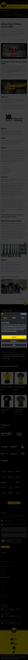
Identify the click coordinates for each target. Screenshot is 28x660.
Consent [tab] (5, 317)
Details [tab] (14, 317)
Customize (13, 341)
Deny (14, 345)
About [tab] (22, 317)
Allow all (14, 337)
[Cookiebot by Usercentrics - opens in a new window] (20, 314)
